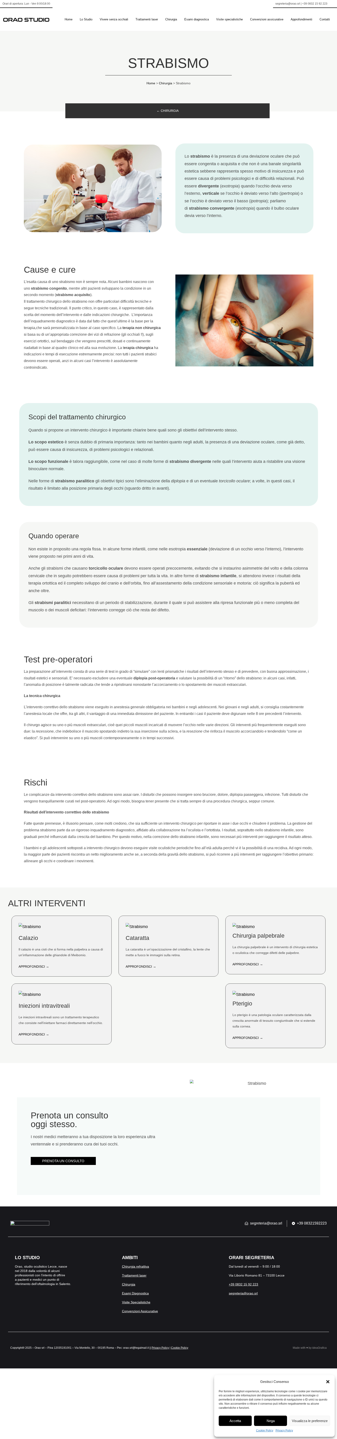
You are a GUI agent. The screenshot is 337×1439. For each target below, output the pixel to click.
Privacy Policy (284, 1430)
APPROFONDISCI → (34, 966)
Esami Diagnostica (135, 1293)
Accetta (235, 1421)
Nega (271, 1421)
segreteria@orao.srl (243, 1293)
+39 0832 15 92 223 (243, 1284)
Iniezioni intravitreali (44, 1005)
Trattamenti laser (146, 19)
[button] (328, 1381)
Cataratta (137, 938)
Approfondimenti (301, 19)
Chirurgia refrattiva (135, 1266)
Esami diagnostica (196, 19)
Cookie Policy (264, 1430)
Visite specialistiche (229, 19)
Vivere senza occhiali (114, 19)
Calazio (28, 938)
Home (68, 19)
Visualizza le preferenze (310, 1421)
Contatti (325, 19)
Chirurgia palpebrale (258, 935)
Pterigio (242, 1003)
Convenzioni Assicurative (140, 1311)
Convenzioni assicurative (266, 19)
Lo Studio (86, 19)
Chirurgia (171, 19)
